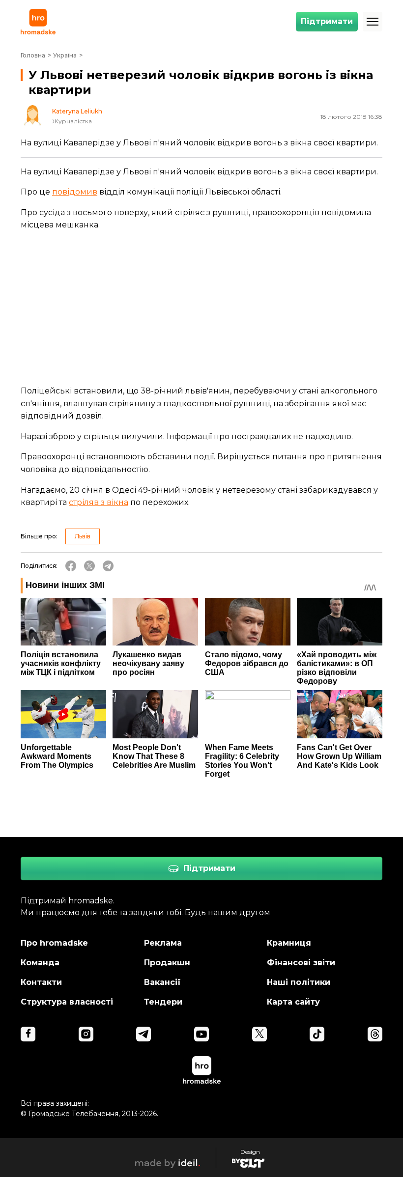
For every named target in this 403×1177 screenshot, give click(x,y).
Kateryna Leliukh (77, 111)
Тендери (163, 1002)
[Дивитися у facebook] (28, 1034)
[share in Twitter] (89, 565)
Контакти (41, 982)
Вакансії (162, 982)
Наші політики (298, 982)
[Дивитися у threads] (375, 1034)
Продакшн (167, 962)
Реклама (163, 943)
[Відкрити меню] (372, 21)
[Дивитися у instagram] (86, 1034)
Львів (82, 536)
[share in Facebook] (70, 565)
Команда (40, 962)
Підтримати (327, 21)
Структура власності (67, 1002)
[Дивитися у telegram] (143, 1034)
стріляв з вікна (98, 502)
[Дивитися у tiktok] (317, 1034)
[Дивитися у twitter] (259, 1034)
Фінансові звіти (301, 962)
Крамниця (289, 943)
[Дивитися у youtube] (201, 1034)
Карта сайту (293, 1002)
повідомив (74, 191)
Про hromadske (54, 943)
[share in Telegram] (108, 565)
